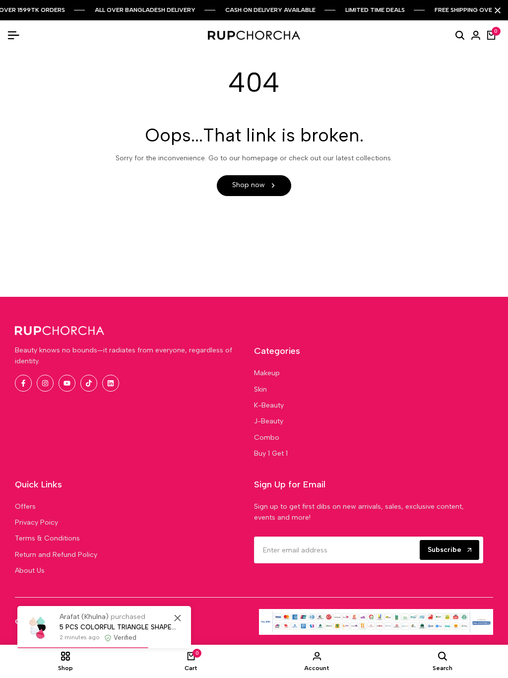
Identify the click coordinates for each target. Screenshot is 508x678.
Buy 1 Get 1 (271, 453)
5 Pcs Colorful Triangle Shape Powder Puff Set (118, 627)
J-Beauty (268, 421)
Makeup (267, 373)
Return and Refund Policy (56, 554)
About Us (30, 570)
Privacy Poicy (36, 522)
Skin (260, 389)
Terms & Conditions (47, 538)
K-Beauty (269, 405)
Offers (25, 506)
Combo (266, 437)
